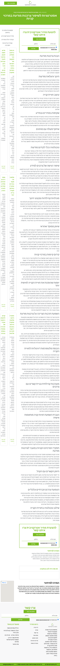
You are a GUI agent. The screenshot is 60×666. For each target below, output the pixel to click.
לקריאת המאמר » (12, 168)
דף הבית (44, 12)
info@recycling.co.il (8, 664)
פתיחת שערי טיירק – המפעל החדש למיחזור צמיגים (12, 639)
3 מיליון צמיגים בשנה (13, 628)
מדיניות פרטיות (43, 47)
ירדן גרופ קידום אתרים (51, 664)
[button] (57, 3)
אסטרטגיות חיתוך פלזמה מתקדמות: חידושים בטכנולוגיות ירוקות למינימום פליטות (10, 324)
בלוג (40, 12)
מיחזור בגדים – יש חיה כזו (12, 635)
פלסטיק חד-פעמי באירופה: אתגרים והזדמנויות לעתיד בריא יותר (10, 186)
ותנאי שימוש (54, 49)
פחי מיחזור (16, 644)
